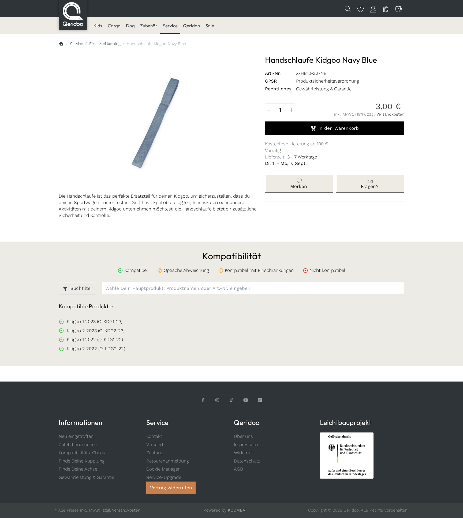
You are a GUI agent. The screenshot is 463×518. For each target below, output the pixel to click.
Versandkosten (390, 114)
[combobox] (398, 9)
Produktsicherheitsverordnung (327, 81)
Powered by (224, 510)
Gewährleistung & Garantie (324, 88)
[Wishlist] (360, 9)
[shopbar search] (348, 9)
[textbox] (247, 288)
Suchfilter (81, 288)
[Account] (373, 9)
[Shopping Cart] (385, 9)
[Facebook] (203, 400)
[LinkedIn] (260, 400)
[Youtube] (246, 400)
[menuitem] (98, 26)
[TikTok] (232, 400)
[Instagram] (217, 400)
